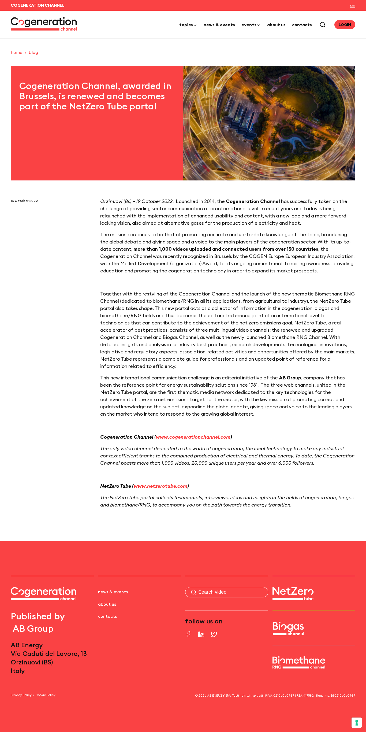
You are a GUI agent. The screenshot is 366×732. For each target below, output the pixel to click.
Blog (33, 52)
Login (345, 24)
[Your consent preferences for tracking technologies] (357, 723)
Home (16, 52)
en (352, 5)
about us (276, 24)
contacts (302, 24)
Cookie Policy (45, 695)
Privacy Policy (21, 695)
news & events (219, 24)
